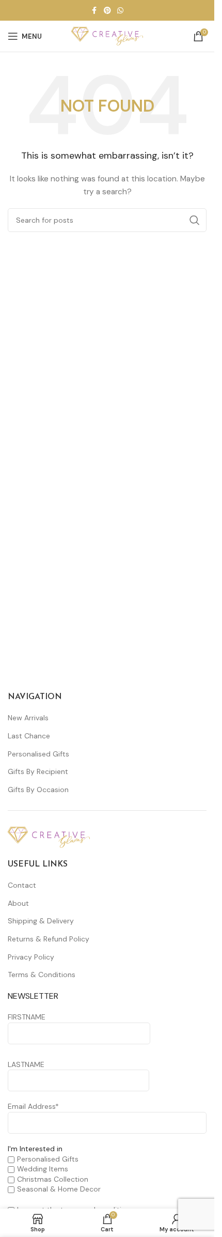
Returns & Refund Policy (48, 939)
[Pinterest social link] (107, 11)
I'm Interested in (35, 1148)
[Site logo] (107, 35)
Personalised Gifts (38, 754)
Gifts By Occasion (38, 789)
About (18, 903)
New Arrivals (28, 717)
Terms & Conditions (41, 974)
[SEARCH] (195, 220)
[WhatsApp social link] (120, 11)
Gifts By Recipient (38, 771)
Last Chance (29, 735)
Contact (22, 885)
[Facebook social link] (94, 11)
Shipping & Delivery (41, 920)
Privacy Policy (31, 957)
